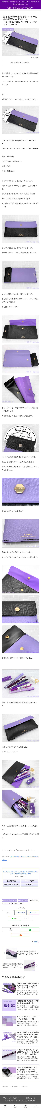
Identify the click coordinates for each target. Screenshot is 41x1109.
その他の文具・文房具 (10, 900)
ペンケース (7, 903)
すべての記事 (24, 900)
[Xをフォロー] (11, 930)
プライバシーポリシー (10, 1098)
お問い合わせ (30, 1098)
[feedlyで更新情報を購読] (30, 930)
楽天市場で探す (11, 881)
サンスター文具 (18, 903)
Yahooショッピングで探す (11, 884)
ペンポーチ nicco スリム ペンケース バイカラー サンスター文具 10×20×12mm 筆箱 (20, 872)
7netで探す (29, 884)
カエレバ (23, 876)
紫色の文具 (34, 900)
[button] (27, 918)
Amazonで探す (29, 881)
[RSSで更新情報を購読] (20, 935)
